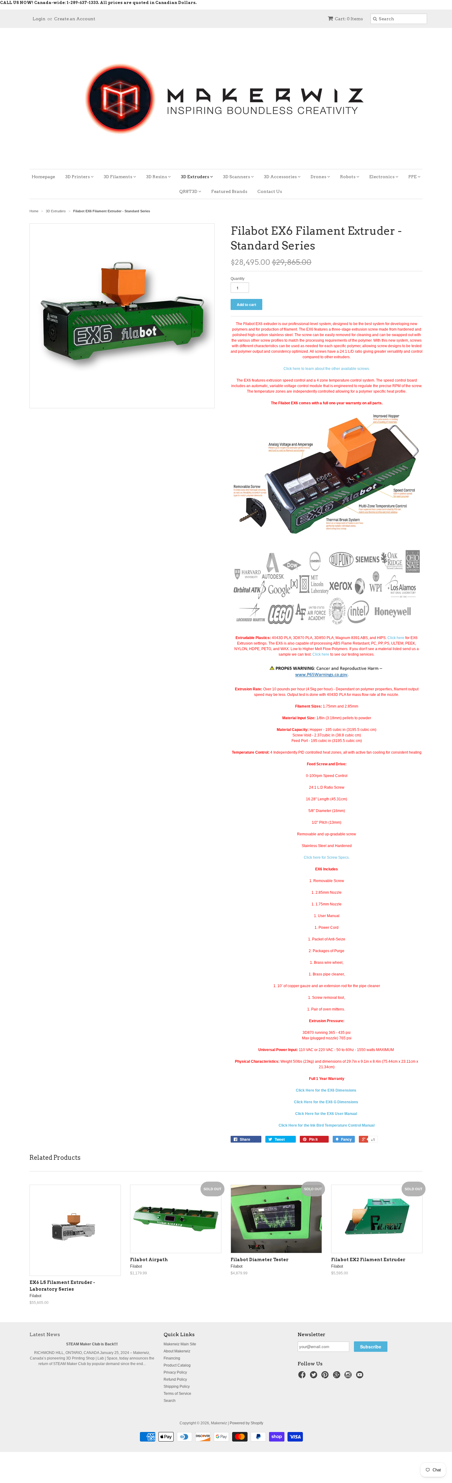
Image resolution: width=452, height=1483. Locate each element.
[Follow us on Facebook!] (302, 1376)
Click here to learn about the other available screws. (326, 369)
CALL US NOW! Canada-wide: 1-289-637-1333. (49, 2)
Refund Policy (175, 1379)
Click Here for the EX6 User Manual (326, 1114)
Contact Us (269, 191)
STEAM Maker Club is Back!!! (92, 1344)
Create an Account (74, 18)
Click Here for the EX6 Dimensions (326, 1090)
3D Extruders (195, 176)
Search (170, 1401)
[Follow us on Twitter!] (314, 1376)
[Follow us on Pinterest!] (326, 1376)
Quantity (237, 279)
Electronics (382, 176)
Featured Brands (229, 191)
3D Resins (157, 176)
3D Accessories (281, 176)
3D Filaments (118, 176)
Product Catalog (177, 1365)
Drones (319, 176)
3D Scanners (237, 176)
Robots (348, 176)
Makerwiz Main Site (180, 1344)
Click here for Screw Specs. (327, 857)
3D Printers (78, 176)
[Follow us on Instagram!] (349, 1376)
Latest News (45, 1334)
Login (39, 18)
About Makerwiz (177, 1351)
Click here (395, 638)
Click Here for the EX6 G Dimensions (326, 1102)
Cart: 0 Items (349, 18)
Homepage (43, 176)
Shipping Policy (177, 1386)
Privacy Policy (175, 1372)
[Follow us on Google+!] (337, 1376)
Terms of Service (177, 1393)
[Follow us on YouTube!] (360, 1376)
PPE (413, 176)
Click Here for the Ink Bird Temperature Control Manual (327, 1125)
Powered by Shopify (246, 1423)
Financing (172, 1358)
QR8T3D (188, 191)
